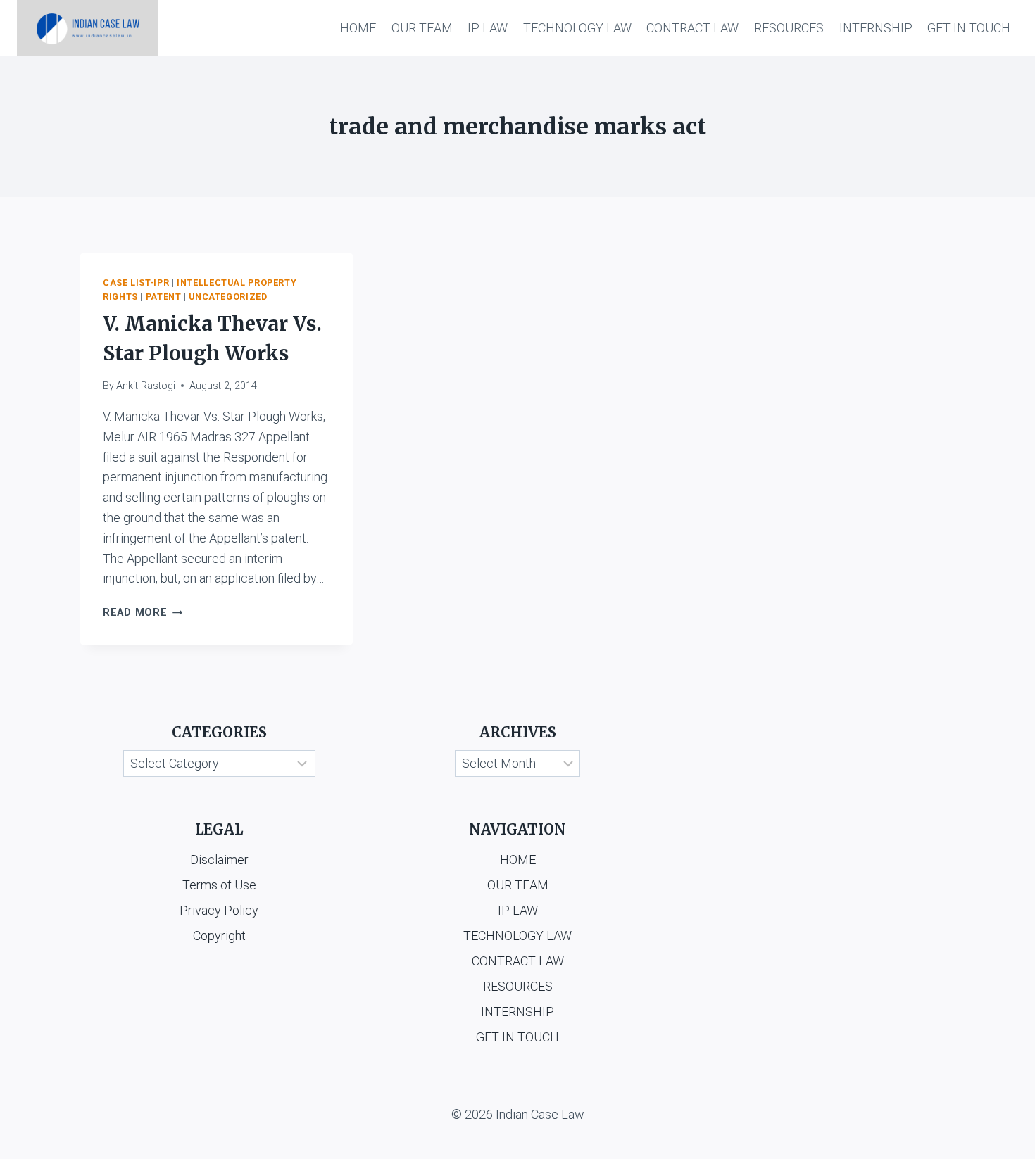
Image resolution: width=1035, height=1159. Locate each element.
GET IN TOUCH (968, 27)
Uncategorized (228, 296)
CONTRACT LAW (692, 27)
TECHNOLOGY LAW (577, 27)
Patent (164, 296)
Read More (142, 613)
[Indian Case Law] (87, 28)
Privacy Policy (219, 910)
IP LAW (488, 27)
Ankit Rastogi (145, 386)
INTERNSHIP (875, 27)
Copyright (219, 935)
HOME (358, 27)
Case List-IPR (136, 282)
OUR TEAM (422, 27)
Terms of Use (219, 885)
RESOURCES (789, 27)
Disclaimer (219, 859)
